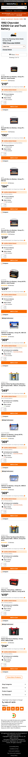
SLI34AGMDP (4, 484)
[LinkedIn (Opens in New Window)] (13, 709)
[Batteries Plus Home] (12, 4)
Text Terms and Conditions (14, 753)
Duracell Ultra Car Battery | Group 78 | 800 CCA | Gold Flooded (12, 77)
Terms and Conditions (14, 751)
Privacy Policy (14, 755)
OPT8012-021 (4, 382)
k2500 (21, 19)
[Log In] (22, 4)
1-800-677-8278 (9, 702)
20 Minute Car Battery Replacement (14, 1)
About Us (5, 688)
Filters (13, 54)
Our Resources (6, 694)
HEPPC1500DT (4, 588)
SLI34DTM (3, 280)
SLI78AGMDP (4, 331)
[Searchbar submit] (25, 7)
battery (3, 19)
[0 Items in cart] (25, 4)
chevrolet (16, 19)
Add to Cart (14, 106)
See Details (19, 15)
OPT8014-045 (4, 535)
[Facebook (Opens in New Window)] (4, 709)
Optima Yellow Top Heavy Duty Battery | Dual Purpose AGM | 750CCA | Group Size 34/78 (13, 538)
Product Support (7, 691)
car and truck (9, 19)
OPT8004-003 (4, 637)
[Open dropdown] (10, 40)
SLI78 (2, 126)
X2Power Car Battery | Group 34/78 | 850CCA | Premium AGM (12, 435)
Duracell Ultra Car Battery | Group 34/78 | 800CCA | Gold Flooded (13, 282)
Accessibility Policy (14, 746)
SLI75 (2, 177)
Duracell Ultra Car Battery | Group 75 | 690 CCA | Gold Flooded (12, 231)
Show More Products (14, 677)
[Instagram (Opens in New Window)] (8, 709)
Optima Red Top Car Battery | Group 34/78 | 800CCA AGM (12, 639)
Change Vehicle (7, 49)
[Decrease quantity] (5, 103)
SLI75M (3, 228)
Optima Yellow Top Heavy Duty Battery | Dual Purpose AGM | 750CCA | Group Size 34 (13, 385)
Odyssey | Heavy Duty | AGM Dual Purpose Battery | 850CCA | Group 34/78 (13, 590)
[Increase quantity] (5, 102)
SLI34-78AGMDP (5, 433)
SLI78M (3, 75)
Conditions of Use (14, 748)
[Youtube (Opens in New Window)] (22, 709)
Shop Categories (7, 684)
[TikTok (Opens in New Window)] (17, 709)
